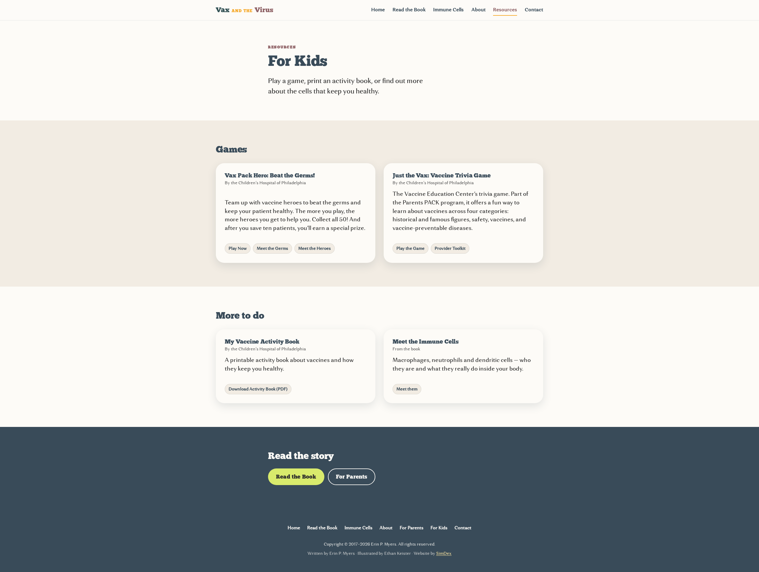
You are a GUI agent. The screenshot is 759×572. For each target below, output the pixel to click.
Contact (534, 9)
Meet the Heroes (314, 248)
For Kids (438, 527)
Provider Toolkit (450, 248)
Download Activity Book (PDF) (258, 389)
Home (378, 9)
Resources (505, 9)
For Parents (351, 476)
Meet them (406, 389)
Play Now (238, 248)
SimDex (444, 553)
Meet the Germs (272, 248)
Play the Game (410, 248)
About (478, 9)
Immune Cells (448, 9)
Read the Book (409, 9)
